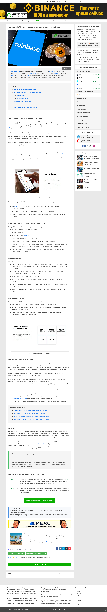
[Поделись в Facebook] (57, 548)
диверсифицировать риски (19, 398)
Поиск (59, 1)
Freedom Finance (43, 444)
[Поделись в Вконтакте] (60, 548)
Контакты (68, 21)
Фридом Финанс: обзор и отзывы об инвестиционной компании (31, 419)
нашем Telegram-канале (26, 456)
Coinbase (17, 71)
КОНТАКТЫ (67, 609)
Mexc (80, 88)
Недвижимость (81, 109)
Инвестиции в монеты (84, 120)
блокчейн (56, 73)
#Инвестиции (20, 553)
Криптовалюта (12, 21)
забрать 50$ (96, 78)
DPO (12, 71)
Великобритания (39, 128)
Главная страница (39, 575)
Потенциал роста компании (22, 101)
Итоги (15, 104)
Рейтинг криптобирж (83, 71)
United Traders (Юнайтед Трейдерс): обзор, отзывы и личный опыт (32, 416)
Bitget (80, 81)
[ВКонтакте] (86, 146)
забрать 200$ (96, 81)
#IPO (44, 553)
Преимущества (21, 95)
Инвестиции (26, 21)
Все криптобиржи (80, 604)
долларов (65, 153)
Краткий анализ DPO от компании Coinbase (27, 92)
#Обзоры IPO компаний (33, 553)
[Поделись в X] (66, 548)
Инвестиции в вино (83, 127)
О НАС (54, 609)
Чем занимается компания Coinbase (25, 89)
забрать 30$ (96, 84)
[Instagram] (93, 146)
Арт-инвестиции (82, 123)
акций (51, 71)
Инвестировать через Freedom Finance (39, 501)
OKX (80, 78)
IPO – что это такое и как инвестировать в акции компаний (30, 410)
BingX (80, 84)
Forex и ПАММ (81, 105)
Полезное (56, 21)
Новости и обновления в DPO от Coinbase (27, 107)
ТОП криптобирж (41, 21)
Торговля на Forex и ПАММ (85, 91)
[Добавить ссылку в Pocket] (69, 548)
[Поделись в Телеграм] (63, 548)
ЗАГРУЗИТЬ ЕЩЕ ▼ (40, 564)
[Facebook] (83, 146)
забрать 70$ (96, 74)
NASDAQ (27, 235)
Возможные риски (22, 98)
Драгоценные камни (83, 116)
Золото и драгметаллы (84, 112)
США (9, 128)
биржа (13, 75)
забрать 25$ (96, 88)
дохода (16, 206)
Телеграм (48, 542)
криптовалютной (32, 73)
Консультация (50, 1)
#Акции (11, 553)
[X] (90, 146)
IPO (29, 75)
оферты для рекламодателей (25, 603)
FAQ (60, 609)
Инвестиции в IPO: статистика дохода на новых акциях (29, 413)
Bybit (80, 74)
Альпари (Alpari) (83, 95)
